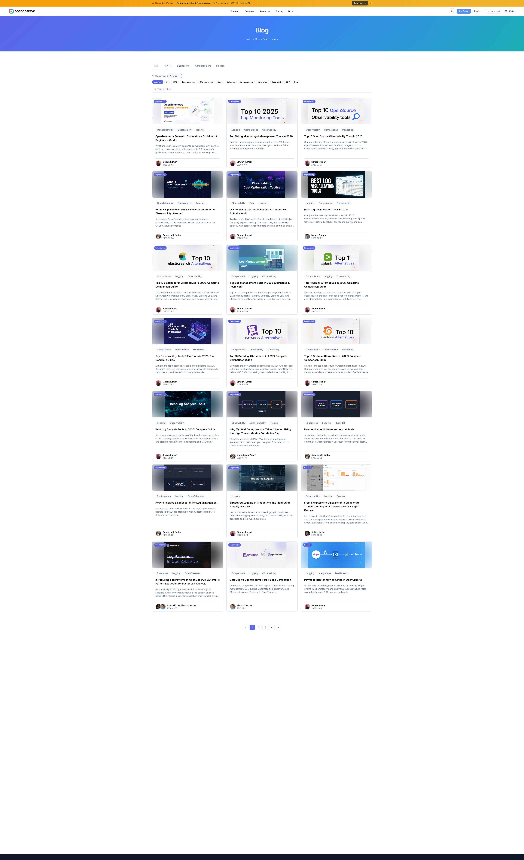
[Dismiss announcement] (371, 3)
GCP (287, 82)
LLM (296, 82)
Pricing (279, 11)
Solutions (249, 11)
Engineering (183, 65)
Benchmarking (189, 82)
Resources (265, 11)
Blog (257, 39)
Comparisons (206, 82)
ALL (156, 65)
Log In (477, 11)
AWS (175, 82)
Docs (290, 11)
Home (248, 39)
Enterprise (262, 82)
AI (167, 82)
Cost (220, 82)
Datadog (231, 82)
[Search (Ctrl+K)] (452, 11)
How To (168, 65)
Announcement (203, 65)
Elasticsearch (246, 82)
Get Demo (463, 11)
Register (358, 3)
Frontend (276, 82)
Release (220, 65)
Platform (235, 11)
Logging (158, 82)
